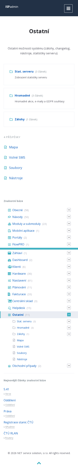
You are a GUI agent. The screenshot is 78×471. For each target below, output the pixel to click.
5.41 (6, 389)
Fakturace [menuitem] (19, 294)
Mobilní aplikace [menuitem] (23, 231)
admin (11, 7)
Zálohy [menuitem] (21, 334)
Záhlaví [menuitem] (17, 253)
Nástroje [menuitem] (22, 359)
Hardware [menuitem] (19, 274)
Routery (9, 437)
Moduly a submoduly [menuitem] (26, 224)
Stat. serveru (24, 71)
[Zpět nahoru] (39, 463)
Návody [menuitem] (17, 217)
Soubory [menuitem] (22, 353)
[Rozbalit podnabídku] (69, 210)
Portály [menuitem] (17, 237)
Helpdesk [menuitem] (18, 308)
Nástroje (16, 178)
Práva (7, 411)
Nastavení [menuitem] (19, 280)
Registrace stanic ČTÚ (18, 422)
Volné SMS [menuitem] (23, 346)
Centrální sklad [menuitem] (22, 301)
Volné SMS (17, 157)
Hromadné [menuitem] (23, 327)
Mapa (13, 147)
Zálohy (19, 119)
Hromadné (22, 95)
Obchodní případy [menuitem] (24, 366)
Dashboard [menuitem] (20, 260)
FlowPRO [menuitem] (18, 244)
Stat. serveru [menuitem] (24, 321)
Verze (8, 393)
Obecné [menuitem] (17, 210)
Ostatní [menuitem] (18, 315)
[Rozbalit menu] (68, 8)
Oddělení (10, 400)
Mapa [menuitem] (20, 340)
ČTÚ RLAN (11, 433)
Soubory (15, 167)
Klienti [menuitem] (16, 267)
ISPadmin (10, 426)
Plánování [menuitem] (19, 287)
